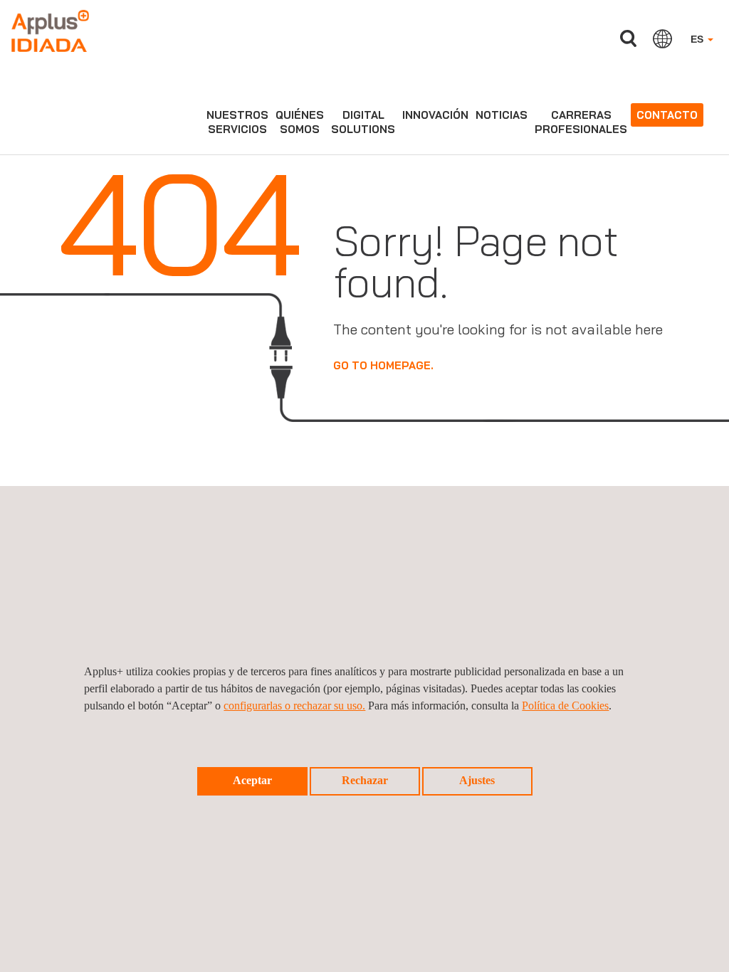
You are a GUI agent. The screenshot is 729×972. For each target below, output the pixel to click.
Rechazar (365, 780)
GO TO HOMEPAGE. (383, 365)
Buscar (628, 39)
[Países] (662, 38)
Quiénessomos (300, 122)
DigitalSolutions (363, 122)
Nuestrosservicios (237, 122)
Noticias (502, 115)
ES (698, 39)
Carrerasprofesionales (581, 122)
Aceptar (252, 780)
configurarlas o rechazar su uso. (294, 705)
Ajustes (477, 780)
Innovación (435, 115)
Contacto (667, 115)
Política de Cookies (565, 705)
